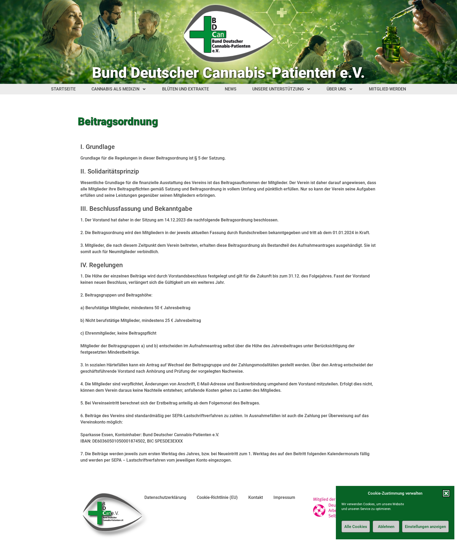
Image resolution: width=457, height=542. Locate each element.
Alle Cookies (355, 526)
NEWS (230, 89)
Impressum (284, 497)
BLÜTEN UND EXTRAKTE (185, 89)
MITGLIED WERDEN (387, 89)
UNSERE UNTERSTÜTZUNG (278, 89)
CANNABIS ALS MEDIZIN (115, 89)
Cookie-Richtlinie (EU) (217, 497)
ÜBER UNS (336, 89)
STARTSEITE (63, 89)
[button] (446, 493)
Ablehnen (386, 526)
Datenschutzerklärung (165, 497)
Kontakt (255, 497)
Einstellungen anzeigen (425, 526)
